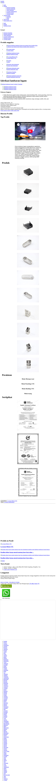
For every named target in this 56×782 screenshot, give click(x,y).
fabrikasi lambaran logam (12, 54)
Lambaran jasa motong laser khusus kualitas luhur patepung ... (20, 46)
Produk (5, 6)
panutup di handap (10, 73)
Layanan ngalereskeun (11, 11)
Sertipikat (8, 16)
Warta (7, 18)
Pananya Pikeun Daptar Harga (8, 578)
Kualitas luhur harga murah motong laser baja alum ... (17, 552)
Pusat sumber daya (8, 20)
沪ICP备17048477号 (34, 583)
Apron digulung (10, 10)
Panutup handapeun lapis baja (13, 77)
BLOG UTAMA (4, 582)
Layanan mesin (9, 14)
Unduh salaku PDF (14, 110)
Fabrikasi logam (10, 12)
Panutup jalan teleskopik (12, 65)
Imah (5, 5)
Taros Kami (6, 19)
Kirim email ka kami (5, 110)
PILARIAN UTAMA (14, 582)
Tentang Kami (7, 15)
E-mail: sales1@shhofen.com (10, 569)
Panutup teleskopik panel (12, 69)
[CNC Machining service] (6, 543)
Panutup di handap (10, 7)
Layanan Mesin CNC (11, 58)
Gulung (8, 62)
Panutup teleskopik (10, 9)
